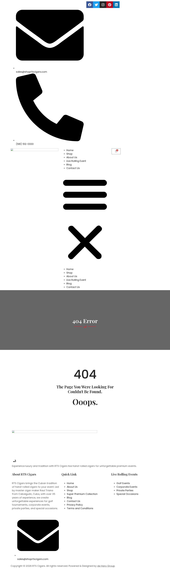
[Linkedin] (116, 4)
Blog (69, 164)
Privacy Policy (95, 572)
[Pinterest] (109, 4)
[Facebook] (89, 4)
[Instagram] (103, 4)
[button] (85, 218)
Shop (69, 153)
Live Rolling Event (76, 161)
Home (69, 150)
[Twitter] (96, 4)
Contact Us (73, 168)
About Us (71, 157)
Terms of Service (112, 572)
